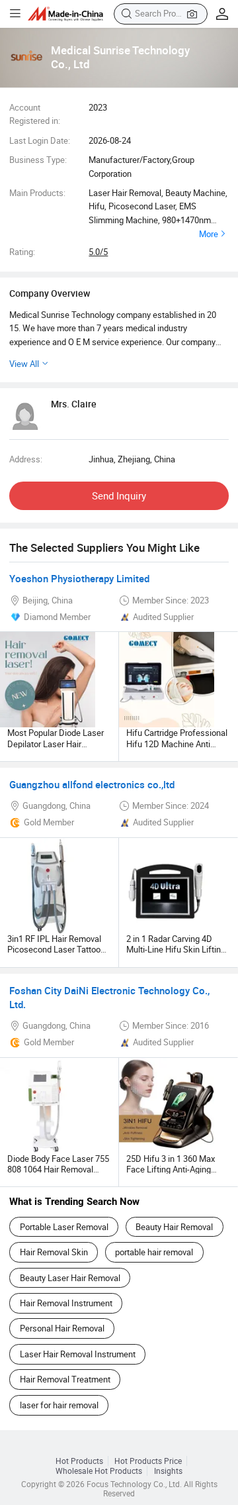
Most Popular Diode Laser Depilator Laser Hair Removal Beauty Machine (55, 743)
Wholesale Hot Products (99, 1471)
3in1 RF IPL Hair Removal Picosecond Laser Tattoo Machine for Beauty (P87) (54, 949)
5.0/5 (98, 252)
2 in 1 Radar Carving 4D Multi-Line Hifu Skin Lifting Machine (175, 949)
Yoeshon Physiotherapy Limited (79, 578)
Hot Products (79, 1461)
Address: (25, 459)
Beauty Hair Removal (174, 1227)
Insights (168, 1471)
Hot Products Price (148, 1461)
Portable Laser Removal (64, 1227)
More (208, 234)
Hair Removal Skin (54, 1252)
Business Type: (38, 160)
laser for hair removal (59, 1405)
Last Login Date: (39, 140)
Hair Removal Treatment (65, 1379)
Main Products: (37, 193)
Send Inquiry (119, 495)
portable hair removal (154, 1252)
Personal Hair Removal (62, 1328)
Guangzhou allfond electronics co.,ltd (92, 784)
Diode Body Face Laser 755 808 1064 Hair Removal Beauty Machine (58, 1169)
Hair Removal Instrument (66, 1303)
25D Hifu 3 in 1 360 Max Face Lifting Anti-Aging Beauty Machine (170, 1169)
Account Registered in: (34, 114)
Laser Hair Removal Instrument (78, 1354)
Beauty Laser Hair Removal (70, 1278)
